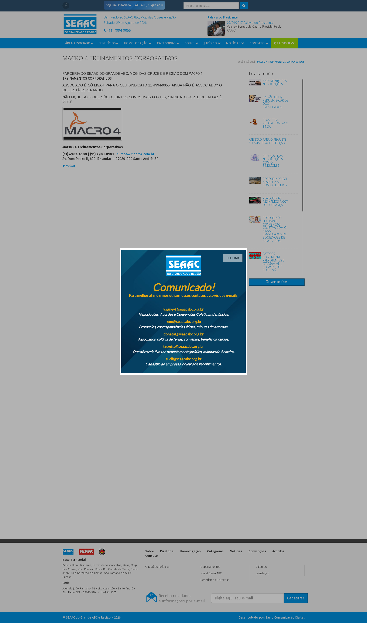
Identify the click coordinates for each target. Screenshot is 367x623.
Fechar (232, 258)
